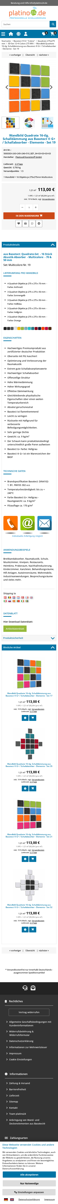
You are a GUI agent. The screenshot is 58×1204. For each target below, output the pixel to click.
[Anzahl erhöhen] (36, 207)
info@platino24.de (38, 2)
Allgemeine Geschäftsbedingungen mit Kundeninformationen (30, 1023)
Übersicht (30, 54)
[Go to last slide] (7, 87)
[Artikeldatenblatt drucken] (25, 223)
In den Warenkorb (29, 215)
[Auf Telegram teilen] (39, 223)
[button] (26, 34)
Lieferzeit (14, 1095)
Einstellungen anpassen (30, 1192)
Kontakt (13, 1107)
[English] (12, 1199)
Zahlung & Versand (19, 1083)
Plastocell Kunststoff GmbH (28, 157)
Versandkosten (48, 199)
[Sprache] (19, 34)
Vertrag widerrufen (29, 1012)
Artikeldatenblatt (15, 628)
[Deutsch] (6, 1199)
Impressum (15, 1053)
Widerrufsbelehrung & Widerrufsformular (21, 1033)
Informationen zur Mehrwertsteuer (28, 1047)
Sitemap (13, 1101)
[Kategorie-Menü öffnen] (3, 34)
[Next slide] (51, 87)
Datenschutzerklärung (21, 1041)
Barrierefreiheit (17, 1089)
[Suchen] (53, 24)
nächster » (44, 54)
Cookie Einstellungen (20, 1059)
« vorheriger (15, 54)
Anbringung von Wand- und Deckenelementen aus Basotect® (27, 1121)
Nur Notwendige (29, 1183)
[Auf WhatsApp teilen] (32, 223)
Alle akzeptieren (29, 1174)
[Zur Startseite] (11, 34)
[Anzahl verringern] (22, 207)
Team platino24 (17, 1113)
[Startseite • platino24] (27, 13)
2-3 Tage (19, 164)
